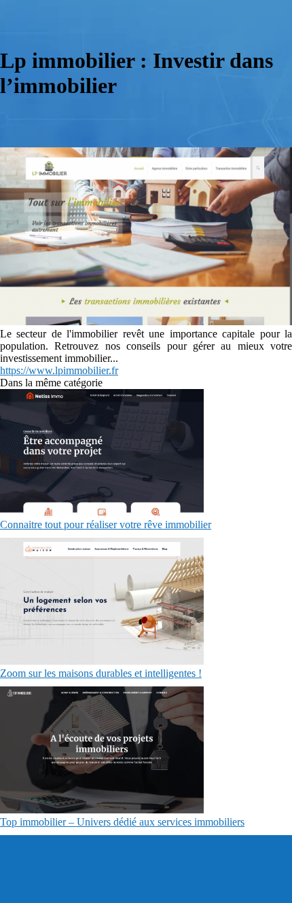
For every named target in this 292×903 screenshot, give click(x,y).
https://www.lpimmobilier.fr (59, 370)
